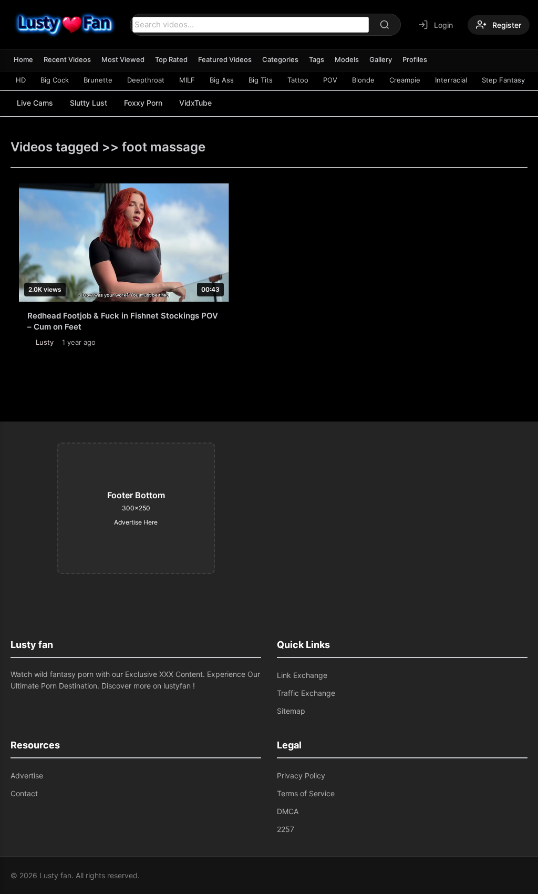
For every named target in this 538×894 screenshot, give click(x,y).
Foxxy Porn (143, 102)
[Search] (384, 24)
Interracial (451, 80)
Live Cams (35, 102)
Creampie (404, 80)
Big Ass (222, 80)
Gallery (380, 59)
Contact (24, 793)
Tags (316, 59)
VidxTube (195, 102)
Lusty (45, 342)
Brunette (98, 80)
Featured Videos (225, 59)
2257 (285, 829)
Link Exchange (302, 675)
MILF (187, 80)
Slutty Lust (88, 102)
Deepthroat (145, 80)
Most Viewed (122, 59)
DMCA (287, 811)
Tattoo (297, 80)
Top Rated (171, 59)
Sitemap (291, 710)
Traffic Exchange (306, 693)
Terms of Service (306, 793)
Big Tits (261, 80)
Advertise (27, 775)
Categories (280, 59)
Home (23, 59)
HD (21, 80)
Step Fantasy (503, 80)
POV (330, 80)
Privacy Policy (301, 775)
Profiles (414, 59)
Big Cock (54, 80)
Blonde (363, 80)
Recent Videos (67, 59)
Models (347, 59)
